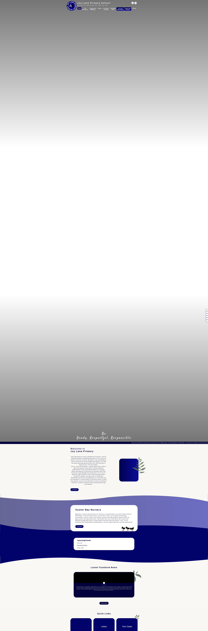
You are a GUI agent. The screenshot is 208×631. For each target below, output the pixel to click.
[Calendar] (207, 321)
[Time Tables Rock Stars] (207, 316)
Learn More (74, 489)
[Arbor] (207, 319)
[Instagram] (207, 312)
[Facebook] (207, 310)
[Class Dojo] (207, 314)
